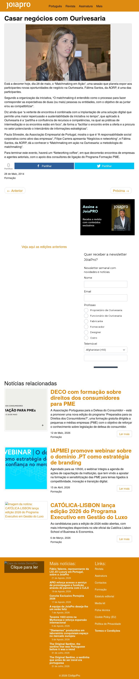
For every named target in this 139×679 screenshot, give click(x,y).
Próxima (121, 190)
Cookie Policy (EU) (105, 617)
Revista (70, 6)
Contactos (100, 582)
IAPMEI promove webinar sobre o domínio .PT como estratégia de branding (91, 456)
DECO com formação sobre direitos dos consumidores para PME (85, 397)
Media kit (100, 603)
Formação (101, 589)
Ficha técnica (102, 610)
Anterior (15, 190)
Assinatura (86, 6)
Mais (99, 6)
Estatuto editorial (104, 596)
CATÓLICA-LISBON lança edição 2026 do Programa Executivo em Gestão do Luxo (88, 511)
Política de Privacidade (108, 624)
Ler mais (124, 434)
